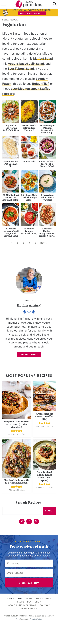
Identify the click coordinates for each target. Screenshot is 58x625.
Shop (38, 601)
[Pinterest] (22, 521)
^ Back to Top (14, 598)
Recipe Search (44, 598)
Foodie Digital (36, 619)
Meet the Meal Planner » (32, 13)
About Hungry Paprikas (22, 605)
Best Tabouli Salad (21, 68)
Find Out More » (29, 354)
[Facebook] (29, 521)
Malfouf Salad (43, 58)
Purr (17, 619)
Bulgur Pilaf (40, 83)
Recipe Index (24, 601)
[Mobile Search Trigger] (55, 4)
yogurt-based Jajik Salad (26, 63)
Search (49, 510)
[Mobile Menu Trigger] (3, 4)
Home (5, 20)
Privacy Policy (29, 608)
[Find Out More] (29, 280)
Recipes (13, 20)
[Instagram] (36, 521)
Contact (45, 605)
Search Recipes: (29, 502)
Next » (43, 243)
